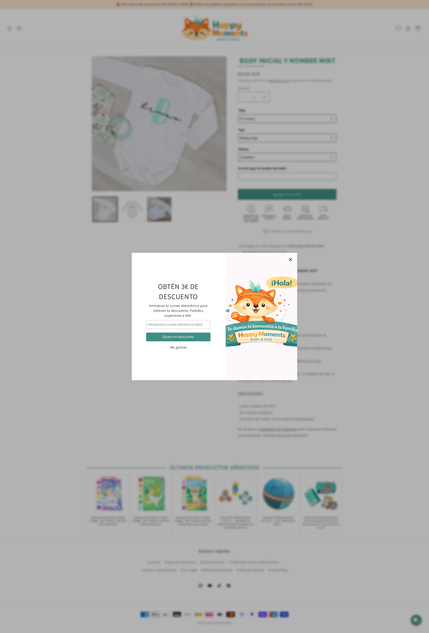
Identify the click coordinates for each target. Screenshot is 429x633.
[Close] (290, 259)
